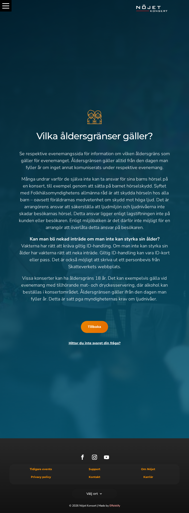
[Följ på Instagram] (94, 457)
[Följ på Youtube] (106, 457)
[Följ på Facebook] (82, 457)
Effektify (114, 505)
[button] (6, 6)
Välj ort (92, 493)
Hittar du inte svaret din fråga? (95, 343)
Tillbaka (94, 327)
